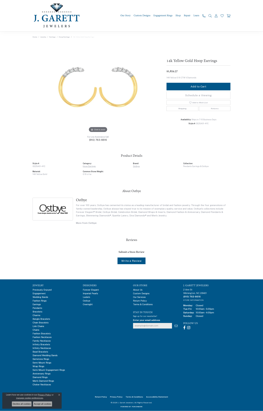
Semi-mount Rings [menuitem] (42, 362)
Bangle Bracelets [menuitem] (41, 319)
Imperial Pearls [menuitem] (90, 293)
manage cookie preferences (29, 398)
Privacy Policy (116, 397)
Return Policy (140, 300)
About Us (137, 289)
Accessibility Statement (157, 397)
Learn (196, 15)
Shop (178, 15)
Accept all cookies (42, 404)
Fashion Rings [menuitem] (40, 300)
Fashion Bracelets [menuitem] (42, 333)
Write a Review (131, 260)
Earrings (52, 37)
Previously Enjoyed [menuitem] (42, 289)
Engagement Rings (162, 15)
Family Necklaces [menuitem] (42, 340)
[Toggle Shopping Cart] (228, 16)
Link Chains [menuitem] (38, 326)
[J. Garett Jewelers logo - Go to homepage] (57, 15)
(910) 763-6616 (98, 139)
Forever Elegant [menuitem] (91, 289)
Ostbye (136, 166)
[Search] (210, 16)
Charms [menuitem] (36, 315)
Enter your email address (146, 320)
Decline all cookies (22, 404)
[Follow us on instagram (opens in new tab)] (188, 327)
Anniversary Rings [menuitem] (42, 373)
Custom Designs (142, 15)
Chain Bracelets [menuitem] (41, 322)
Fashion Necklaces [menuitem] (42, 337)
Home (35, 37)
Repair (187, 15)
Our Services (139, 297)
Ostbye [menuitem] (86, 300)
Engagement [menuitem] (39, 293)
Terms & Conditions (143, 304)
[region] (98, 87)
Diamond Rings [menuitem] (40, 377)
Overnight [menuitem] (88, 304)
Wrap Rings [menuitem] (38, 366)
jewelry (43, 37)
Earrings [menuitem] (37, 304)
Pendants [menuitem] (37, 308)
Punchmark (137, 407)
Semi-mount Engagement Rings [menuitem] (49, 370)
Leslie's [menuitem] (86, 297)
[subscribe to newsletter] (176, 326)
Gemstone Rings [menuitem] (41, 359)
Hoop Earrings (64, 37)
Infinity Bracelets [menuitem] (41, 344)
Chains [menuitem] (36, 330)
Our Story (125, 15)
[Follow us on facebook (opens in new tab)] (184, 327)
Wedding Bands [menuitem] (40, 297)
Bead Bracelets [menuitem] (40, 351)
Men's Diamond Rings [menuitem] (43, 381)
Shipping (182, 108)
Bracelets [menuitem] (37, 311)
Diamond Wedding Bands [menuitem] (45, 355)
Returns (215, 108)
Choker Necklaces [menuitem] (42, 384)
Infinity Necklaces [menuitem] (42, 348)
